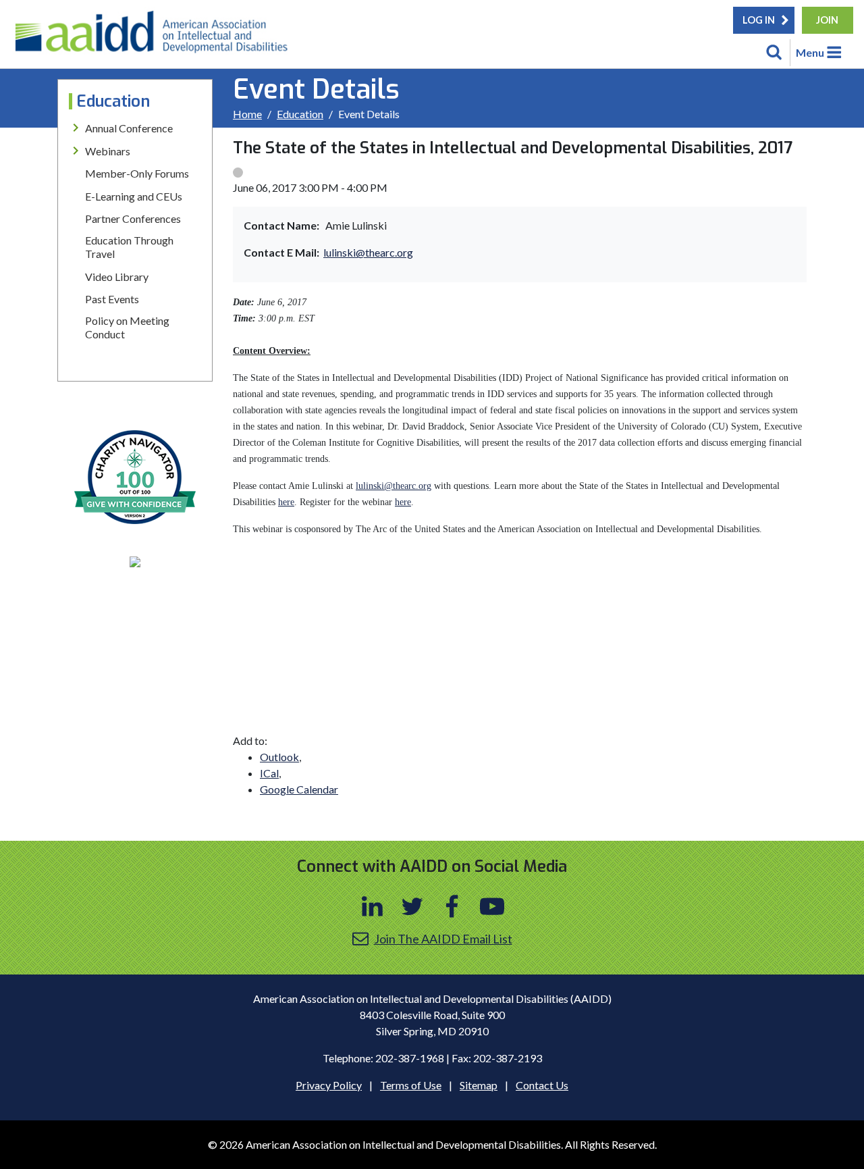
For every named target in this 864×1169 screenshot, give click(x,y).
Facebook (452, 906)
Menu (810, 52)
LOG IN (758, 20)
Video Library (116, 276)
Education (300, 113)
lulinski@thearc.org (368, 252)
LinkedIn (372, 906)
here (286, 502)
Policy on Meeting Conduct (127, 327)
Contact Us (542, 1085)
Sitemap (478, 1085)
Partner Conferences (133, 218)
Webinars (107, 151)
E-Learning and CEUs (133, 196)
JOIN (827, 20)
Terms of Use (410, 1085)
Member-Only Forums (137, 173)
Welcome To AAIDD (156, 37)
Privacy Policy (329, 1085)
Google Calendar (299, 789)
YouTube (492, 906)
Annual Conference (129, 128)
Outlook (279, 756)
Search (774, 52)
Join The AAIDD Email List (443, 938)
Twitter (412, 906)
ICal (269, 773)
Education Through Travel (129, 247)
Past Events (112, 298)
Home (247, 113)
